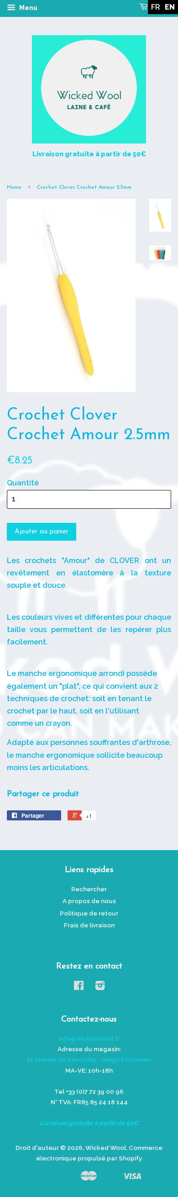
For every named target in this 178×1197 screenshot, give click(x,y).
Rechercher (89, 889)
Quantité (23, 483)
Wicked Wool (105, 1147)
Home (14, 187)
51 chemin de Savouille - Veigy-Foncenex (89, 1059)
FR (155, 7)
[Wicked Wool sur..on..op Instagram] (100, 987)
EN (170, 7)
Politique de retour (89, 913)
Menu (27, 7)
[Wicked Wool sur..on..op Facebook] (78, 987)
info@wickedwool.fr (89, 1038)
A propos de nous (89, 900)
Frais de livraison (89, 925)
